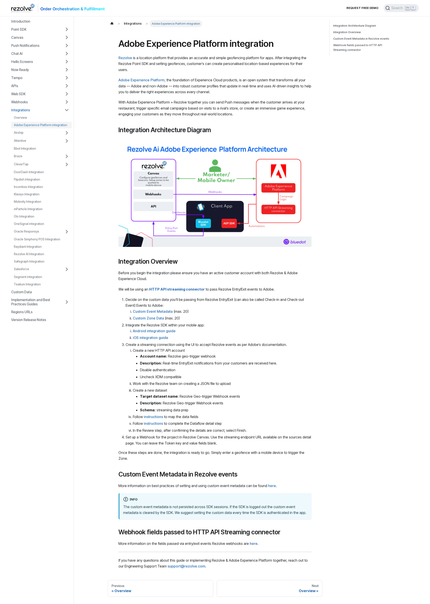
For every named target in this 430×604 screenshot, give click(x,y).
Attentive (20, 140)
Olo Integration (24, 216)
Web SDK (18, 94)
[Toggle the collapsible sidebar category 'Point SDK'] (67, 29)
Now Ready (20, 70)
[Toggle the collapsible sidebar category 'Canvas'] (67, 37)
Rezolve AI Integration (29, 254)
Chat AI (17, 54)
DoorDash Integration (29, 172)
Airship (19, 132)
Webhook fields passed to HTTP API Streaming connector (357, 47)
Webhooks (19, 102)
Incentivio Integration (28, 187)
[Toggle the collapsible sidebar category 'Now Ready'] (67, 69)
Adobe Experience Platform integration (40, 125)
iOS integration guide (150, 337)
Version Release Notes (28, 320)
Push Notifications (25, 45)
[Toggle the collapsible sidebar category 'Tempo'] (67, 77)
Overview (20, 117)
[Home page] (112, 23)
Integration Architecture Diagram (354, 25)
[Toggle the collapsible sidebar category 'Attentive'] (67, 141)
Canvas (17, 37)
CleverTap (21, 164)
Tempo (16, 78)
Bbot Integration (25, 148)
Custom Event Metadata (153, 311)
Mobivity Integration (27, 201)
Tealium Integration (27, 284)
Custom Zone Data (148, 318)
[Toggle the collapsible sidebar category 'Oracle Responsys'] (67, 231)
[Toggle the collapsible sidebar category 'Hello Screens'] (67, 61)
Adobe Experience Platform (141, 80)
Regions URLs (21, 312)
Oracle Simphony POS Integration (37, 239)
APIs (14, 86)
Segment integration (28, 277)
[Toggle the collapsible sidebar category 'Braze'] (67, 156)
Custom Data (21, 292)
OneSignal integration (29, 224)
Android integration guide (154, 331)
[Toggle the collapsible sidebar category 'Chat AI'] (67, 53)
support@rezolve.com (186, 566)
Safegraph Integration (29, 261)
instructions (153, 416)
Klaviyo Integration (26, 194)
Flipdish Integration (27, 179)
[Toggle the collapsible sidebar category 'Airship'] (67, 132)
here (272, 485)
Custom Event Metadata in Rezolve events (361, 38)
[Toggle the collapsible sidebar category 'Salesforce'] (67, 269)
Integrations (20, 110)
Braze (18, 156)
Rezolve (125, 58)
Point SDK (19, 29)
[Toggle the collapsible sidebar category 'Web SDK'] (67, 93)
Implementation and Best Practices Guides (30, 302)
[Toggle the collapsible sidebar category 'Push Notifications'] (67, 45)
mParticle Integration (28, 209)
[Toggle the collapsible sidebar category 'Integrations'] (67, 110)
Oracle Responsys (26, 231)
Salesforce (21, 269)
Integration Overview (347, 32)
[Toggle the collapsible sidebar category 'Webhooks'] (67, 102)
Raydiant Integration (28, 246)
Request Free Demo (362, 8)
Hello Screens (22, 62)
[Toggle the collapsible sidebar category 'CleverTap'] (67, 164)
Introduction (20, 21)
